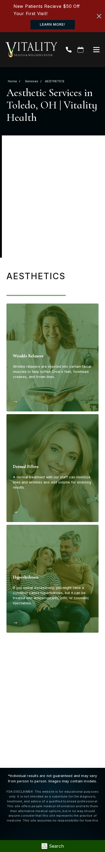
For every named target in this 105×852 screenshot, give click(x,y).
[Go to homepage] (28, 50)
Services (31, 81)
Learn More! (52, 24)
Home (12, 81)
